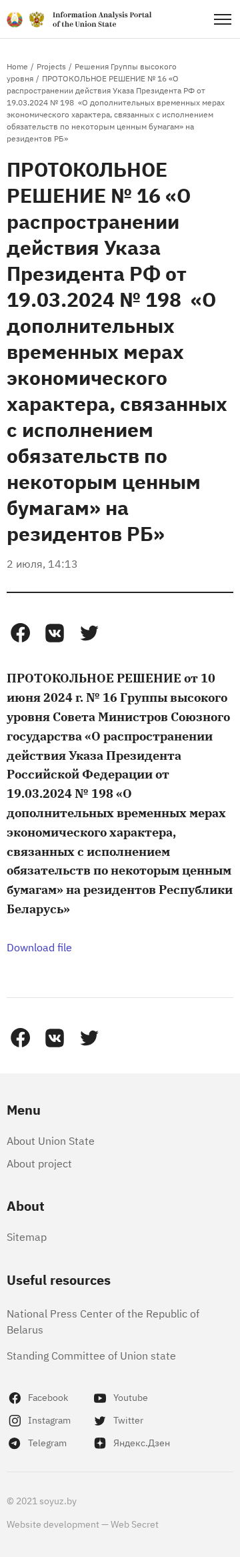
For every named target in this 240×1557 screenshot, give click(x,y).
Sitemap (27, 1236)
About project (39, 1162)
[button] (20, 633)
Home (17, 66)
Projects (51, 66)
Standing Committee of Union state (91, 1355)
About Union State (51, 1140)
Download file (39, 946)
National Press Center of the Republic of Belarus (103, 1321)
